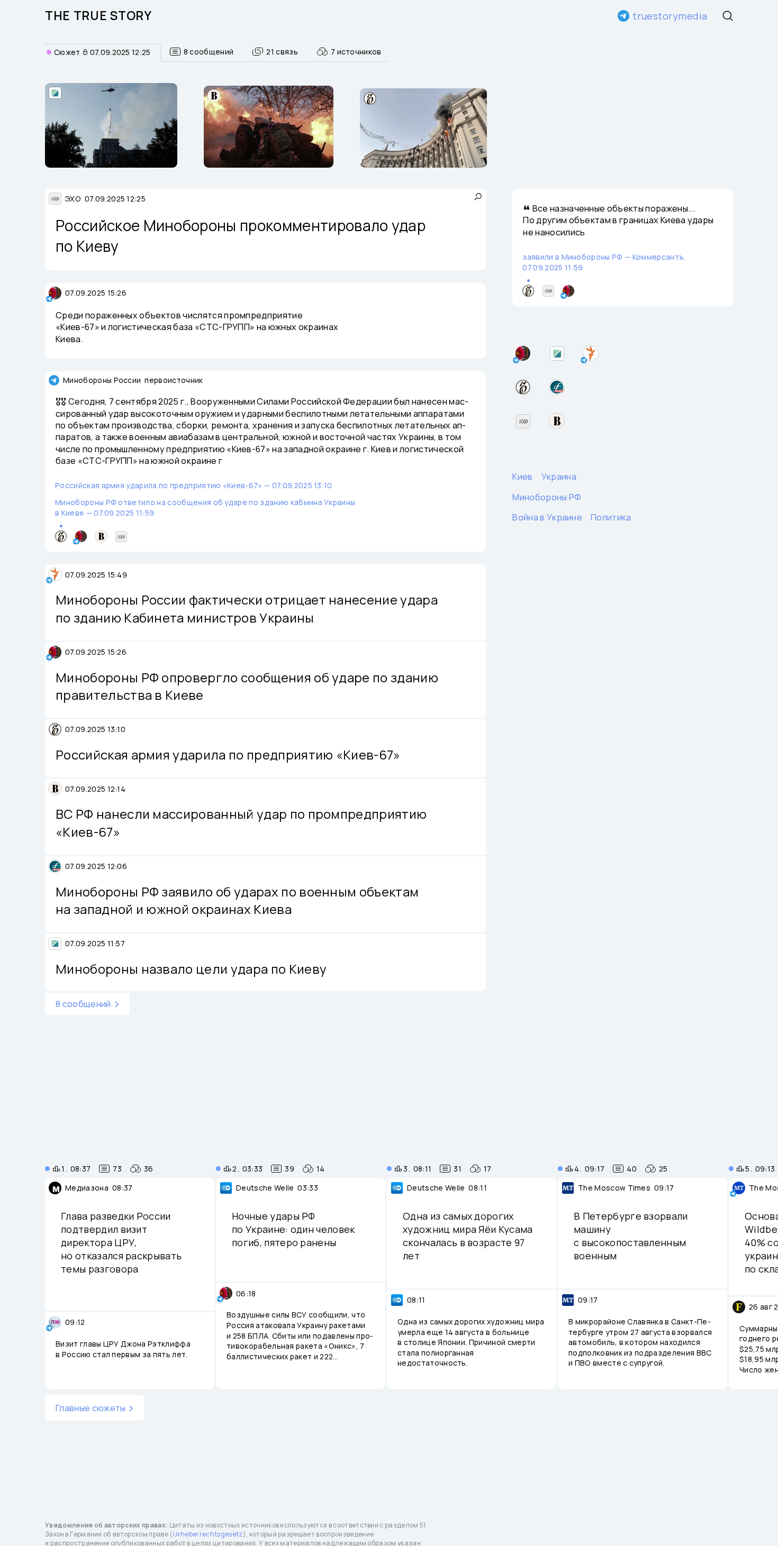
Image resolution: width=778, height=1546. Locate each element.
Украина (558, 476)
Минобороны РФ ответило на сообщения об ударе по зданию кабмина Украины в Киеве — (205, 507)
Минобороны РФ (546, 496)
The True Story (98, 16)
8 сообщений (83, 1004)
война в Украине (547, 517)
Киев (522, 476)
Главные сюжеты (90, 1408)
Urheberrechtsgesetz (208, 1534)
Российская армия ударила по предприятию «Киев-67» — (193, 485)
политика (611, 517)
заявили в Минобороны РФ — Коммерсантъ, (604, 262)
